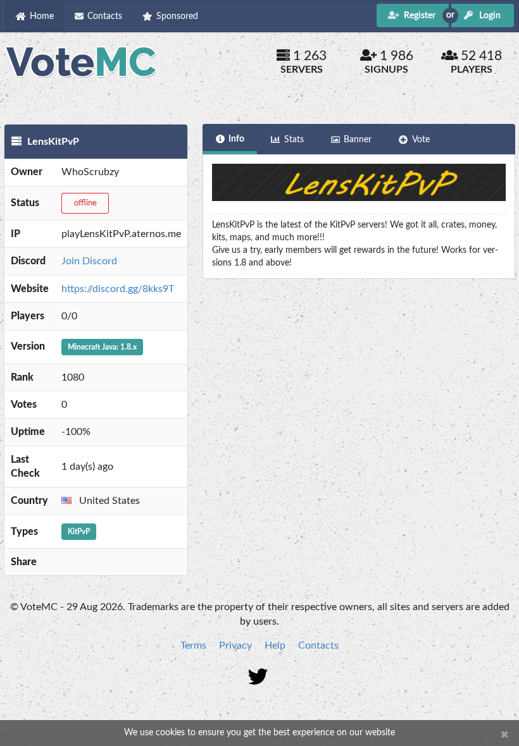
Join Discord (89, 261)
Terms (193, 645)
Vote (421, 139)
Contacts (318, 645)
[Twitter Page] (260, 679)
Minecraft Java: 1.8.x (102, 347)
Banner (358, 139)
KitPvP (79, 531)
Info (236, 139)
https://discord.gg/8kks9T (117, 289)
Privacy (235, 645)
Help (275, 645)
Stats (294, 139)
